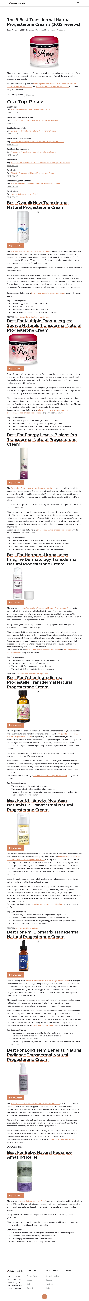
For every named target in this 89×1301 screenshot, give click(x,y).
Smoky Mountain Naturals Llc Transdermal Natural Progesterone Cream (40, 162)
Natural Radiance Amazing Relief (24, 194)
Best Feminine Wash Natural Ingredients (32, 674)
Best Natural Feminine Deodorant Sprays (32, 317)
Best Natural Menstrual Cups (27, 928)
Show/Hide (30, 95)
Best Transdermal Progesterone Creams (52, 86)
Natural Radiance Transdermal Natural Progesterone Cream (35, 183)
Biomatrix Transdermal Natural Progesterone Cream (32, 173)
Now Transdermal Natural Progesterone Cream (30, 110)
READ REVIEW (12, 113)
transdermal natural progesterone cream (48, 293)
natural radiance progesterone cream (63, 1139)
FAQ (28, 1284)
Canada (49, 1280)
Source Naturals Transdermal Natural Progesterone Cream (35, 120)
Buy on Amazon (15, 245)
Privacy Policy (32, 1276)
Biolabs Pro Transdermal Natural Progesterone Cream (33, 131)
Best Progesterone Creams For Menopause (51, 83)
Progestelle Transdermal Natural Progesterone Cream (33, 152)
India (48, 1288)
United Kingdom (52, 1276)
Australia (49, 1284)
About (29, 1280)
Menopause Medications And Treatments (50, 30)
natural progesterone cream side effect (53, 410)
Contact (30, 1288)
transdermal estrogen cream (42, 1025)
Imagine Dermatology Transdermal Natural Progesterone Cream (37, 141)
